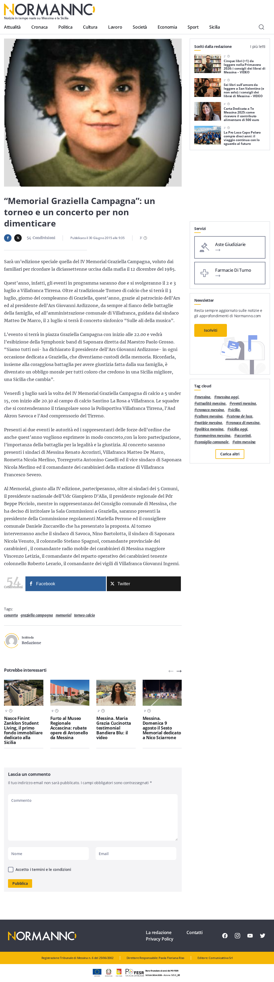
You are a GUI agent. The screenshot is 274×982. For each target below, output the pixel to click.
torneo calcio (84, 615)
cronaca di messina (244, 423)
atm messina (245, 442)
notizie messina (209, 423)
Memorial (63, 615)
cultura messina (210, 416)
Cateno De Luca (240, 416)
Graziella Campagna (37, 615)
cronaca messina (210, 410)
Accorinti (244, 435)
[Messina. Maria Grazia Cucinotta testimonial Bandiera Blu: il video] (116, 693)
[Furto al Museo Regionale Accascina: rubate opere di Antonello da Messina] (70, 693)
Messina (203, 397)
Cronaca (39, 27)
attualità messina (211, 403)
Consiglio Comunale (213, 442)
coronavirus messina (213, 435)
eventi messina (244, 403)
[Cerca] (261, 27)
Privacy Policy (159, 939)
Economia (167, 27)
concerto (11, 615)
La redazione (159, 932)
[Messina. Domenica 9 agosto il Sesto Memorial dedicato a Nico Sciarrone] (162, 693)
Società (140, 27)
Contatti (195, 932)
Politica (65, 27)
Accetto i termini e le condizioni (43, 869)
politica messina (210, 429)
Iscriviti (210, 330)
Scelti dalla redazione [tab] (213, 46)
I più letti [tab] (257, 46)
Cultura (90, 27)
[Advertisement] (230, 187)
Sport (193, 27)
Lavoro (115, 27)
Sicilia (214, 27)
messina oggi (227, 397)
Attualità (12, 27)
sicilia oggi (238, 429)
